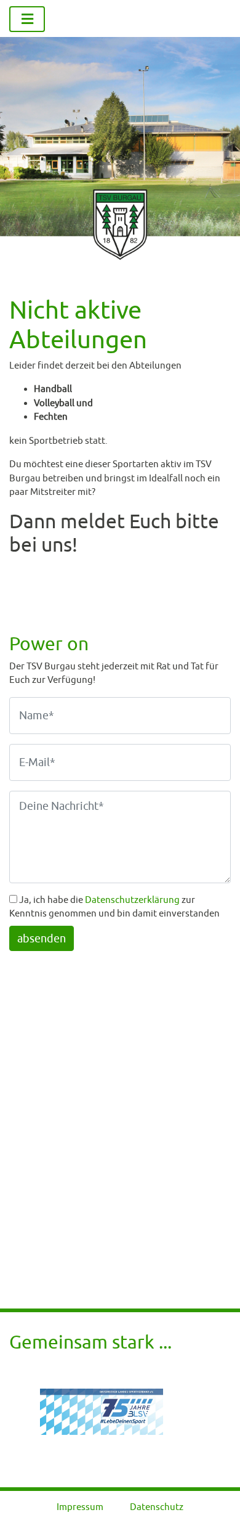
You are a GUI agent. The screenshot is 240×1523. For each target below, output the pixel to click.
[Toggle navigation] (27, 19)
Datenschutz (156, 1506)
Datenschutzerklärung (132, 899)
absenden (41, 938)
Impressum (80, 1506)
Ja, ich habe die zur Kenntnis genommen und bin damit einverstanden (114, 906)
